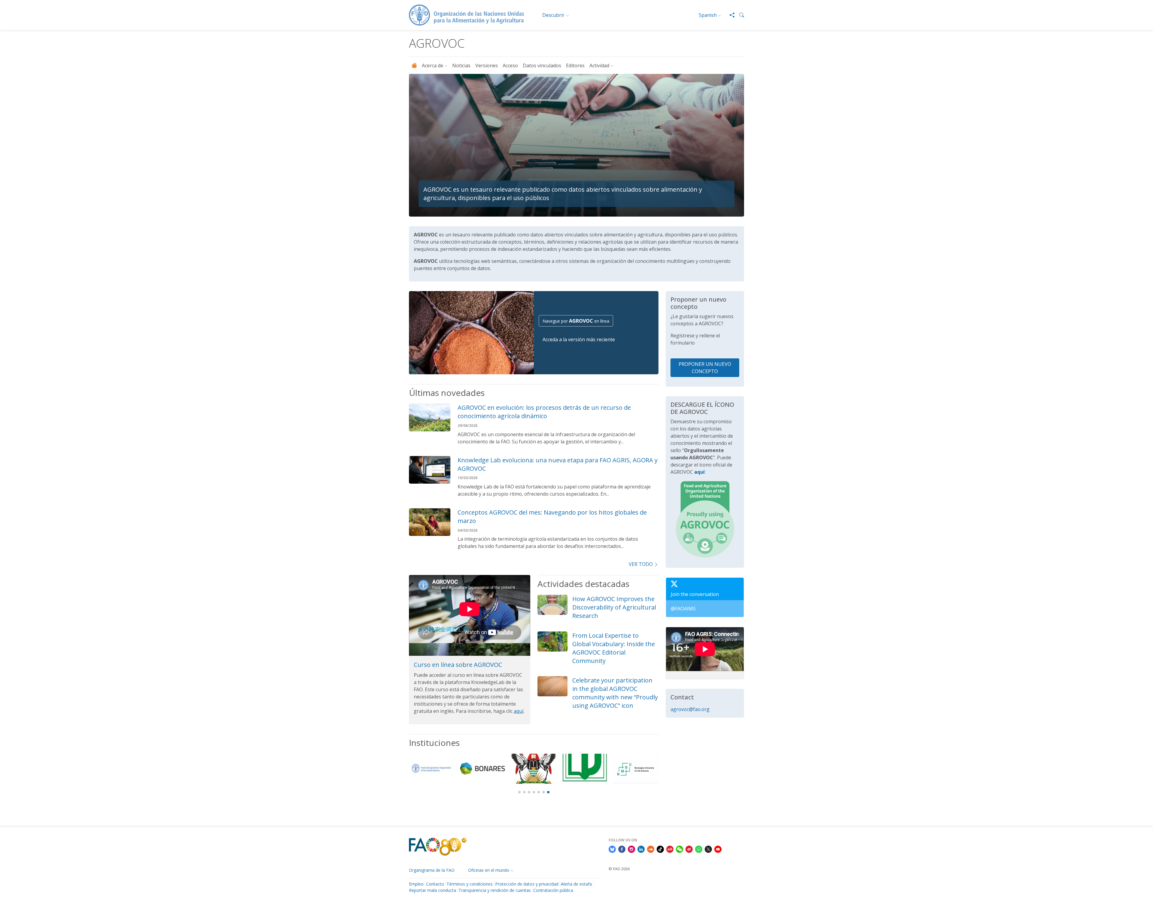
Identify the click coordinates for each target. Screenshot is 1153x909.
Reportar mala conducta (432, 890)
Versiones (486, 65)
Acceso (510, 65)
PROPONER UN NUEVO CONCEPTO (705, 368)
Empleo (416, 884)
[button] (739, 15)
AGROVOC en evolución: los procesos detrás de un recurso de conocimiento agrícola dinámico (544, 411)
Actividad (599, 65)
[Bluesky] (612, 849)
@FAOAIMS (683, 608)
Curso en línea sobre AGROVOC (458, 665)
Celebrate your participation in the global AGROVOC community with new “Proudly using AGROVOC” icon (615, 693)
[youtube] (718, 849)
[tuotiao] (669, 849)
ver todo (641, 564)
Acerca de (432, 65)
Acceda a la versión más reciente (579, 339)
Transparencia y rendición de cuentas (494, 890)
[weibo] (689, 849)
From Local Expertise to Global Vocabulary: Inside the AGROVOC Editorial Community (613, 648)
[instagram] (631, 849)
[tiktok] (660, 849)
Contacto (435, 884)
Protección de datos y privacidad (526, 884)
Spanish (708, 15)
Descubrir (553, 15)
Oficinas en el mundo (488, 870)
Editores (575, 65)
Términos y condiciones (469, 884)
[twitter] (708, 849)
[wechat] (679, 849)
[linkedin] (641, 849)
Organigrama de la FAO (432, 870)
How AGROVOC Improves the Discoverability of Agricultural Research (614, 607)
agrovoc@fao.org (690, 709)
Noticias (461, 65)
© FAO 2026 (619, 868)
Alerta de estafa (576, 884)
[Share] (729, 15)
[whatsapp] (698, 849)
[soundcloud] (650, 849)
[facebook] (621, 849)
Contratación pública (553, 890)
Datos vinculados (542, 65)
